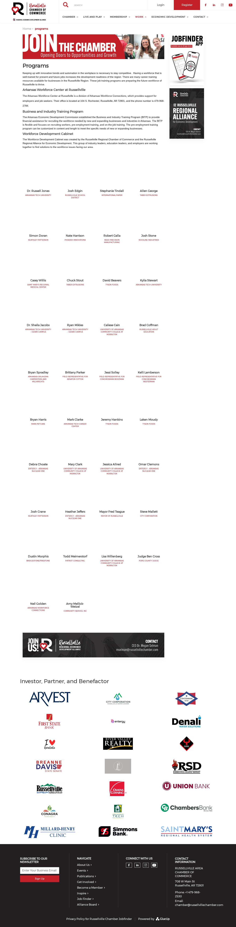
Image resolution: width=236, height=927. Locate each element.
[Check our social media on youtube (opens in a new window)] (154, 865)
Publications (85, 876)
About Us (83, 865)
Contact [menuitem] (199, 16)
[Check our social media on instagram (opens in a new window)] (145, 865)
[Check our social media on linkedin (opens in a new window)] (137, 865)
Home (27, 28)
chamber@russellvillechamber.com (199, 905)
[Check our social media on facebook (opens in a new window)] (129, 865)
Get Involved (85, 882)
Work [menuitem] (139, 16)
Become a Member (90, 887)
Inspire (81, 893)
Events (81, 870)
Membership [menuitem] (118, 16)
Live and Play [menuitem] (92, 16)
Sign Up (39, 878)
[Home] (29, 11)
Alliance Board (87, 904)
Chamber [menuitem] (69, 16)
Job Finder (84, 899)
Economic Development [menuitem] (168, 16)
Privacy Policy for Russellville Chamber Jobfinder (99, 919)
